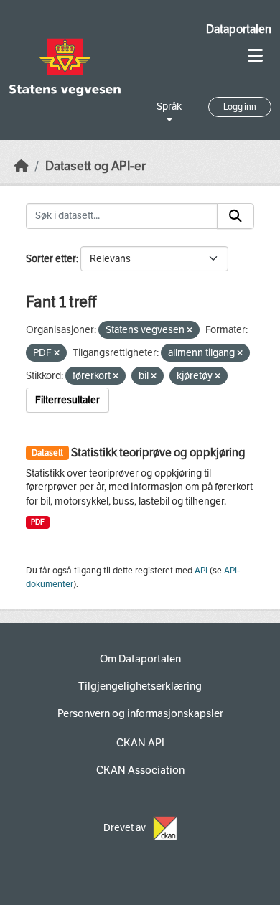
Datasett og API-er (95, 166)
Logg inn (239, 107)
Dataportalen (238, 29)
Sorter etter (51, 259)
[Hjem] (21, 166)
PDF (38, 522)
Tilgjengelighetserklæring (140, 686)
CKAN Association (140, 770)
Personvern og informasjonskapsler (140, 713)
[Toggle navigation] (255, 55)
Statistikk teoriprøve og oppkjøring (158, 452)
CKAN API (140, 742)
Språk (169, 106)
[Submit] (235, 216)
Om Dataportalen (140, 658)
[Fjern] (189, 330)
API (201, 571)
